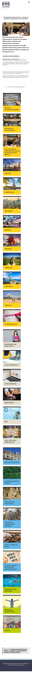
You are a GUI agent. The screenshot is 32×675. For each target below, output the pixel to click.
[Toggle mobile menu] (29, 2)
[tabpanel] (16, 363)
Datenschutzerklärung (12, 665)
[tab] (16, 87)
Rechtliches (22, 665)
